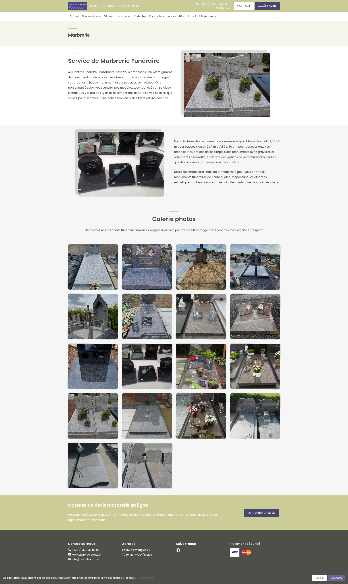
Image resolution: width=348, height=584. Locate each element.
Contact (243, 6)
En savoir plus (145, 578)
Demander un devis (261, 513)
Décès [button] (108, 16)
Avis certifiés (175, 16)
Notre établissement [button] (200, 16)
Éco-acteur (156, 16)
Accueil (74, 16)
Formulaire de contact (86, 554)
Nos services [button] (90, 16)
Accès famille (267, 6)
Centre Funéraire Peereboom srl (115, 6)
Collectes (140, 16)
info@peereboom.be (85, 559)
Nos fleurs (124, 16)
